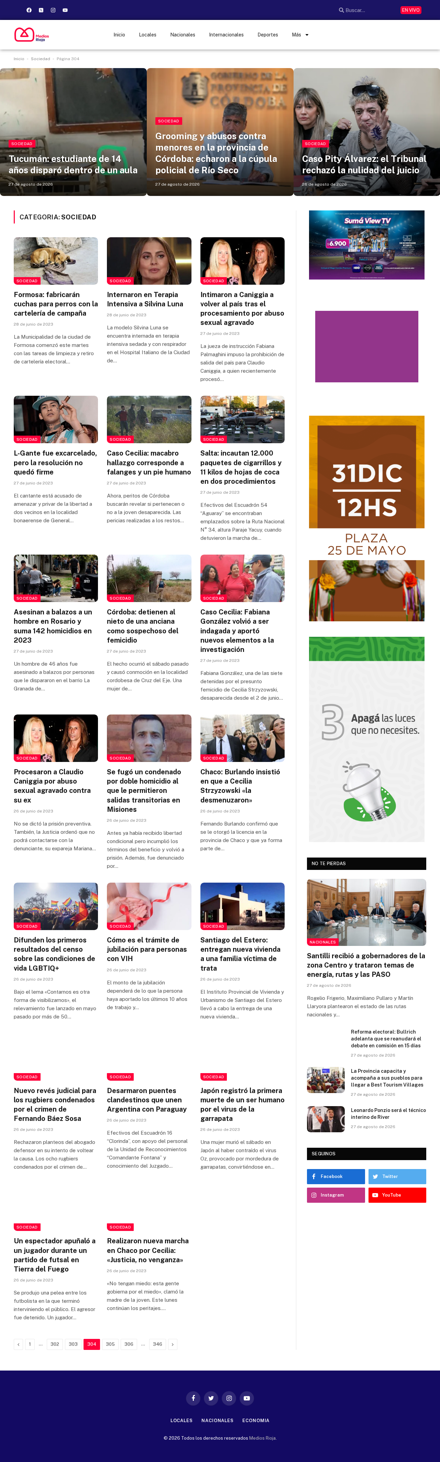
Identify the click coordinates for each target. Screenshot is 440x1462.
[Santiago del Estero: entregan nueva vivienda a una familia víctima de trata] (242, 906)
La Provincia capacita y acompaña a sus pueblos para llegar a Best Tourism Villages (387, 1078)
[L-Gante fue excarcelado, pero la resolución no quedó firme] (56, 419)
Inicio (119, 34)
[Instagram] (53, 10)
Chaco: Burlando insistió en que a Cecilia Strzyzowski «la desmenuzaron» (240, 786)
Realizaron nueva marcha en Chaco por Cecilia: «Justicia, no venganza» (148, 1250)
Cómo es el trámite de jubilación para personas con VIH (147, 949)
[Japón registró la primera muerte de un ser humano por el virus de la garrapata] (242, 1057)
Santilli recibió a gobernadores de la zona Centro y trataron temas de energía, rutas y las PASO (366, 965)
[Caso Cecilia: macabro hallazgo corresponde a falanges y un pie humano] (149, 419)
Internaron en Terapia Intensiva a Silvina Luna (145, 299)
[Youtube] (65, 10)
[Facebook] (29, 10)
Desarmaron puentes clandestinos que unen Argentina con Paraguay (147, 1100)
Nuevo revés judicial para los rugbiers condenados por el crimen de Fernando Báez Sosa (55, 1105)
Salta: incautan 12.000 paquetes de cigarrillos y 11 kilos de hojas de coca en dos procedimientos (241, 467)
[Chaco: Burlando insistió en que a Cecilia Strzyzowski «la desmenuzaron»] (242, 738)
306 (128, 1344)
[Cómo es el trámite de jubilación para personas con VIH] (149, 906)
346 (157, 1344)
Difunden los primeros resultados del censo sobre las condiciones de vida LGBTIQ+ (54, 954)
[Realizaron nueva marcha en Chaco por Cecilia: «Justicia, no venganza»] (149, 1207)
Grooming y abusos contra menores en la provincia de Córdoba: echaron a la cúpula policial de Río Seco (216, 153)
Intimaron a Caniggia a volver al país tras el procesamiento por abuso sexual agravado (242, 309)
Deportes (267, 34)
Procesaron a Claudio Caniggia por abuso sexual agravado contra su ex (52, 786)
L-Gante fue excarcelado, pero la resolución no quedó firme (55, 462)
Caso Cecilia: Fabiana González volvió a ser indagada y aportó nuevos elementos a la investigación (237, 631)
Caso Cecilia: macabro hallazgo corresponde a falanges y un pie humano (149, 462)
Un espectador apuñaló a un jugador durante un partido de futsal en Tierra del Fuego (55, 1255)
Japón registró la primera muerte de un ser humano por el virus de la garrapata (242, 1105)
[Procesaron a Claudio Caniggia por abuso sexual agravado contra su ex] (56, 738)
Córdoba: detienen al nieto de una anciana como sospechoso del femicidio (142, 626)
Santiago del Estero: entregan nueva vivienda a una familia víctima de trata (240, 954)
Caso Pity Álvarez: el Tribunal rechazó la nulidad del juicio (364, 164)
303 (73, 1344)
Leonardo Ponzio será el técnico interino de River (388, 1114)
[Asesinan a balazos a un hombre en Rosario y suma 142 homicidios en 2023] (56, 578)
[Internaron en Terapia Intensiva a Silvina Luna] (149, 261)
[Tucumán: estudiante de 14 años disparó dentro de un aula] (73, 132)
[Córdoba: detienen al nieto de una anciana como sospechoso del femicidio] (149, 578)
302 (55, 1344)
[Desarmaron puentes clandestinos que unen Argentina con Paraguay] (149, 1057)
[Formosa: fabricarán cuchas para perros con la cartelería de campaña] (56, 261)
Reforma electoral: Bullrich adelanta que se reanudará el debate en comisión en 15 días (386, 1038)
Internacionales (226, 34)
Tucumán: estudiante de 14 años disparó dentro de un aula (73, 164)
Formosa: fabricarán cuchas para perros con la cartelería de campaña (56, 304)
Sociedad (40, 58)
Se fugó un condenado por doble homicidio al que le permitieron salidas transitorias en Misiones (144, 791)
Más (296, 34)
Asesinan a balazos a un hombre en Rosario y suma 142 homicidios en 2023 (53, 626)
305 (110, 1344)
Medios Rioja (262, 1438)
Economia (256, 1420)
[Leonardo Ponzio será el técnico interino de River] (326, 1119)
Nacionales (182, 34)
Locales (147, 34)
